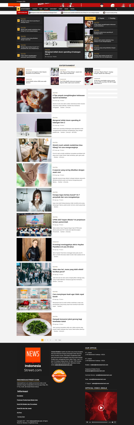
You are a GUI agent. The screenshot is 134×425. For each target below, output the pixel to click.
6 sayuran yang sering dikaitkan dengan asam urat (104, 12)
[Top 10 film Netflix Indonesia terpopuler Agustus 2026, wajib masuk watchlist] (55, 81)
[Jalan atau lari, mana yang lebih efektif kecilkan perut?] (34, 274)
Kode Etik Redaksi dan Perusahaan (27, 404)
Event (60, 8)
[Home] (18, 9)
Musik (66, 8)
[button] (101, 408)
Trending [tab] (112, 18)
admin (55, 56)
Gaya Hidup (53, 8)
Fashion (34, 8)
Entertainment (25, 8)
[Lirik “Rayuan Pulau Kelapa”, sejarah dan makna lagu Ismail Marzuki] (55, 72)
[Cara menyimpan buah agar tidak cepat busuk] (34, 299)
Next (60, 340)
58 (56, 340)
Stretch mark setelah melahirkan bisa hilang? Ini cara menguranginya (66, 12)
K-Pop (46, 8)
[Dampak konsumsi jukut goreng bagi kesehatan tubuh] (34, 324)
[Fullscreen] (115, 422)
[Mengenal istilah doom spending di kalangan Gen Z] (63, 32)
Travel (72, 8)
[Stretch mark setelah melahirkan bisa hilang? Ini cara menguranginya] (89, 39)
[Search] (116, 8)
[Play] (87, 422)
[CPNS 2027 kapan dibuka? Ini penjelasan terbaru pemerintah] (34, 224)
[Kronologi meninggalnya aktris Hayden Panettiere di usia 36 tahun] (21, 72)
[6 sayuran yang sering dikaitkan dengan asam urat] (89, 47)
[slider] (99, 422)
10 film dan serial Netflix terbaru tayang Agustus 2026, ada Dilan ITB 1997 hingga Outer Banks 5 (105, 82)
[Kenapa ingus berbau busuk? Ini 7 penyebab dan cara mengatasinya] (89, 55)
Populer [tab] (101, 18)
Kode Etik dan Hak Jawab (24, 408)
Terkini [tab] (91, 18)
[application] (101, 408)
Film (40, 8)
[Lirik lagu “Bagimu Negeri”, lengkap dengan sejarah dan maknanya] (89, 72)
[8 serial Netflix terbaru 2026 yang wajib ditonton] (21, 81)
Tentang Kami (21, 417)
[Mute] (112, 422)
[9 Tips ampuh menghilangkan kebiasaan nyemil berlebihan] (89, 24)
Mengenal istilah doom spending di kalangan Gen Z (29, 12)
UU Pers (19, 412)
